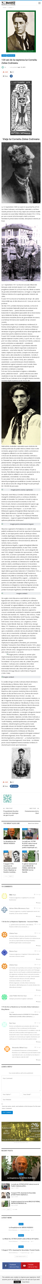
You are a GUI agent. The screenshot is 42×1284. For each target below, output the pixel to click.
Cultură (4, 55)
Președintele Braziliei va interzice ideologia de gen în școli (10, 813)
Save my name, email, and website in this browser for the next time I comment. (21, 1107)
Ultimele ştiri (11, 55)
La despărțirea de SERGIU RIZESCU (21, 1178)
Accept (17, 1282)
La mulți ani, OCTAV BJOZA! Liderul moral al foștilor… (21, 1239)
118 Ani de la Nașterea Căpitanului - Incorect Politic (19, 922)
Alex (10, 895)
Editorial (25, 829)
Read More (25, 1282)
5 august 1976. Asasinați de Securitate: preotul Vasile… (21, 1250)
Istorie (5, 829)
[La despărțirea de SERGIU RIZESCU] (12, 834)
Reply (39, 903)
